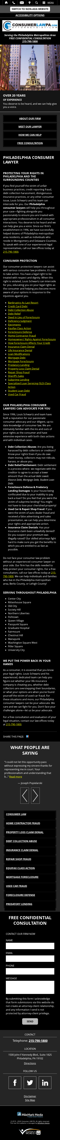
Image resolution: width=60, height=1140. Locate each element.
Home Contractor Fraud (22, 335)
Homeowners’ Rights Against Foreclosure (32, 339)
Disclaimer (30, 1096)
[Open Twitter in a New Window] (30, 1082)
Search (36, 2)
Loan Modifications (19, 354)
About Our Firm (30, 118)
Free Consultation (30, 143)
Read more (15, 776)
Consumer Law (16, 814)
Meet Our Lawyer (30, 126)
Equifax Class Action (19, 328)
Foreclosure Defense (20, 332)
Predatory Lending (19, 365)
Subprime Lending (18, 379)
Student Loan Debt (19, 390)
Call (13, 2)
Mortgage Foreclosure (21, 361)
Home (6, 2)
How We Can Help (30, 135)
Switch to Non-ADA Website (30, 9)
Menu (51, 2)
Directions (30, 1063)
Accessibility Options (30, 15)
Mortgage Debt (17, 357)
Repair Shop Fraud (19, 372)
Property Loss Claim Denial (23, 368)
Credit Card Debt (18, 306)
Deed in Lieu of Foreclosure (24, 317)
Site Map (30, 1100)
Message (11, 978)
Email (22, 2)
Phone (10, 965)
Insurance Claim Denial (21, 346)
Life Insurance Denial (20, 350)
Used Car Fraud (17, 394)
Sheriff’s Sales (16, 376)
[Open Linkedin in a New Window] (45, 1082)
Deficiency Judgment (20, 321)
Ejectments (14, 324)
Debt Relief (14, 313)
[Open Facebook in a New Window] (15, 1082)
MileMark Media (44, 1123)
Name (9, 940)
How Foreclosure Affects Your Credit (29, 343)
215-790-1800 (30, 41)
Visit (29, 2)
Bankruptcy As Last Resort (23, 302)
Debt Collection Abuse (21, 310)
